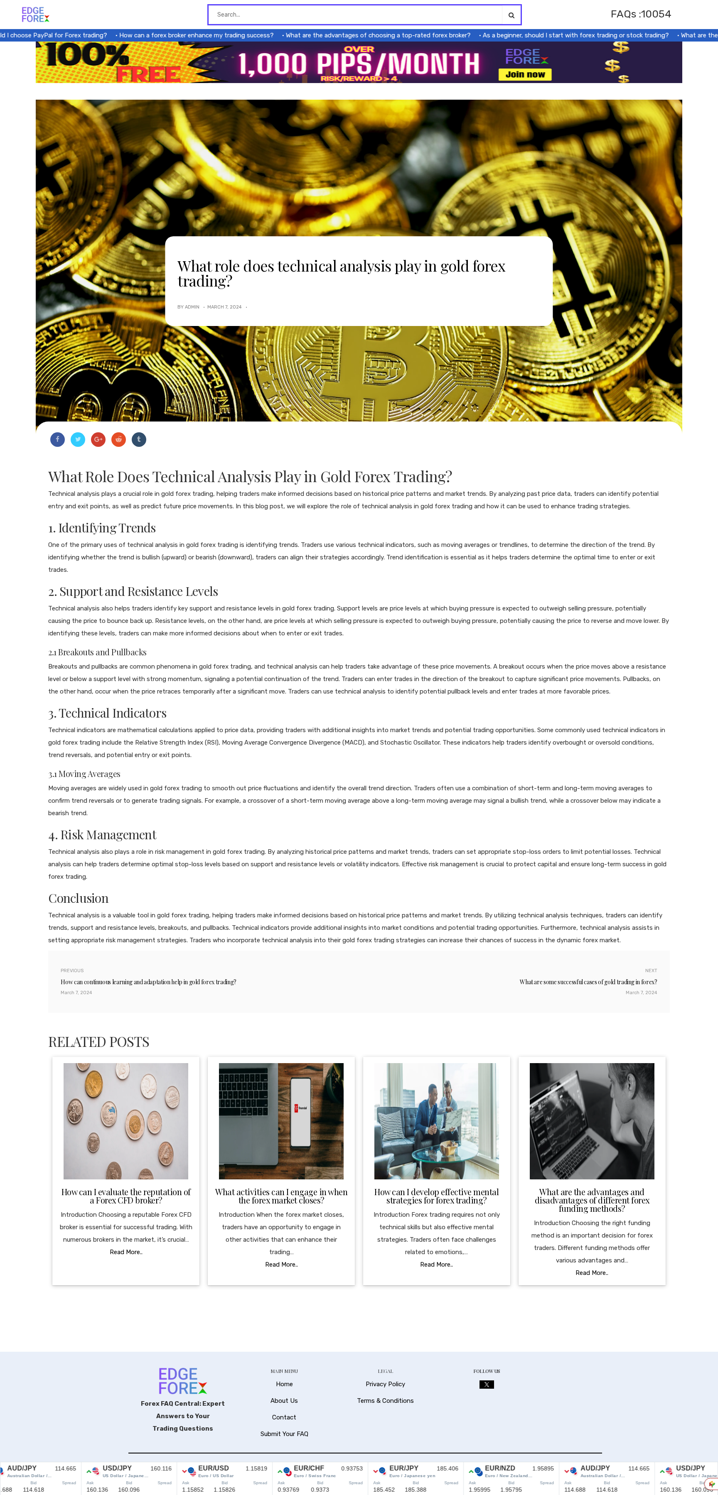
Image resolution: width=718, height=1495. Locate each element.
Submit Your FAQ (284, 1434)
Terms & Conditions (385, 1400)
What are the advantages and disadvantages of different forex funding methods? (592, 1200)
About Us (284, 1400)
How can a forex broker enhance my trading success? (158, 35)
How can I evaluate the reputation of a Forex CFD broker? (126, 1196)
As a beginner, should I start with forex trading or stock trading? (538, 35)
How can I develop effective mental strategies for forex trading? (436, 1196)
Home (284, 1384)
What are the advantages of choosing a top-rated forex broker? (340, 35)
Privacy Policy (385, 1384)
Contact (284, 1417)
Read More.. (126, 1252)
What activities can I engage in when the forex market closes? (281, 1196)
